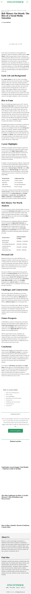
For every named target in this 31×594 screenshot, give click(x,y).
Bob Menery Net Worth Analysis (13, 398)
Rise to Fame (9, 394)
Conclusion (9, 405)
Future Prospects (10, 403)
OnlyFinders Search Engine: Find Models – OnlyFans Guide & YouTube (15, 468)
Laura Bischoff (6, 22)
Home (3, 10)
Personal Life (9, 400)
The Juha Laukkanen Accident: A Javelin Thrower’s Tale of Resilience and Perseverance (15, 497)
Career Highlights (10, 396)
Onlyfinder (12, 592)
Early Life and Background (12, 392)
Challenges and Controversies (13, 402)
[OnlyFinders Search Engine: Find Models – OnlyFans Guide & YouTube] (15, 454)
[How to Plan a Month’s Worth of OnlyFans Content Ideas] (15, 513)
